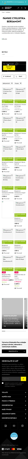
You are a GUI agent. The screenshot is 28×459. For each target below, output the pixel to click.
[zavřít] (25, 2)
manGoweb (5, 454)
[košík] (25, 8)
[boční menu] (2, 8)
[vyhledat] (18, 8)
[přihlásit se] (22, 8)
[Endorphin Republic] (8, 8)
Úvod (3, 12)
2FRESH (12, 452)
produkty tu (21, 1)
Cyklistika (8, 12)
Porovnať (6, 114)
